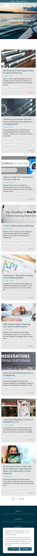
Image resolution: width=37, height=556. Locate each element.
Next (20, 499)
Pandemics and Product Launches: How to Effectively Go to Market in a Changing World (18, 121)
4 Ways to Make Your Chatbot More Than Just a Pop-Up (18, 178)
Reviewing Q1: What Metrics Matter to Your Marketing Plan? (18, 276)
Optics (6, 89)
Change (18, 519)
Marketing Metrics (9, 294)
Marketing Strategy (21, 140)
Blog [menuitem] (17, 1)
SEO (5, 195)
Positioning (18, 143)
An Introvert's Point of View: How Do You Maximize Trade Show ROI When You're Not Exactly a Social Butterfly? (17, 470)
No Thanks (25, 549)
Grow (17, 511)
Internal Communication (23, 242)
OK (13, 549)
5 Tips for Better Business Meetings (18, 225)
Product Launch (8, 143)
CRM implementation (26, 342)
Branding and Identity (16, 89)
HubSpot (11, 195)
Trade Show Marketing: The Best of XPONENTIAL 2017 (18, 420)
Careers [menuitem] (13, 1)
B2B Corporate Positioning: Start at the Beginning (18, 374)
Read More (31, 92)
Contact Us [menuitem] (23, 1)
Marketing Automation (23, 195)
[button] (34, 5)
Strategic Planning (24, 245)
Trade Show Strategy (10, 436)
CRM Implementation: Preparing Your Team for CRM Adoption (16, 325)
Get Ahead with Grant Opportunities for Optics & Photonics (18, 71)
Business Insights (9, 140)
